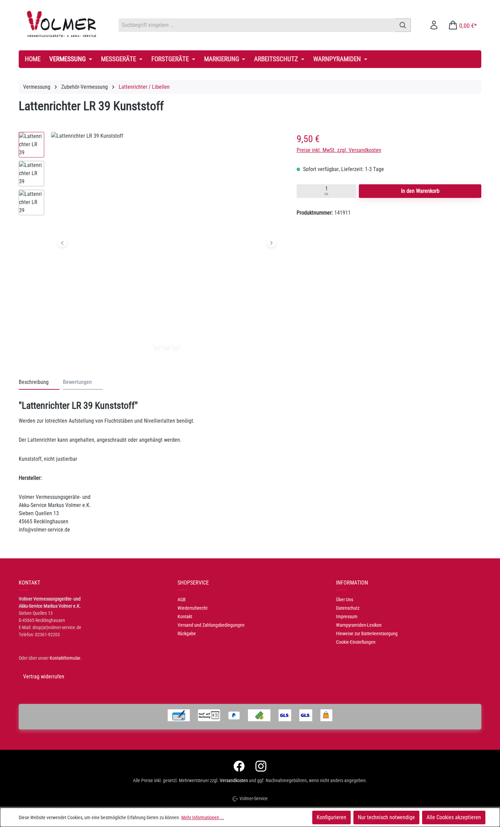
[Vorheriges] (62, 242)
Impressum (346, 616)
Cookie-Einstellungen (356, 642)
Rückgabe (187, 633)
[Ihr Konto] (433, 25)
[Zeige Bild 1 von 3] (157, 345)
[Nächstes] (271, 242)
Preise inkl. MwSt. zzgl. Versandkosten (339, 150)
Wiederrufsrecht (192, 608)
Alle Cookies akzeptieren (454, 817)
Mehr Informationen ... (202, 817)
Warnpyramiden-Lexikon (359, 625)
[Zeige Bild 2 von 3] (166, 345)
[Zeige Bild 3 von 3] (176, 345)
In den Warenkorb (420, 191)
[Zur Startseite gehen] (62, 24)
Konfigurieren (331, 817)
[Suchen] (403, 25)
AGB (182, 599)
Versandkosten (234, 780)
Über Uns (344, 599)
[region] (151, 244)
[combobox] (257, 25)
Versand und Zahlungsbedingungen (211, 625)
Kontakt (185, 616)
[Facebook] (239, 766)
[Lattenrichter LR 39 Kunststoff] (167, 242)
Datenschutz (348, 608)
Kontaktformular (65, 658)
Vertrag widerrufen (43, 676)
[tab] (39, 382)
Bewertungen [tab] (77, 382)
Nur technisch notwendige (386, 817)
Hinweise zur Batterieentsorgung (367, 633)
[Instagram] (261, 766)
